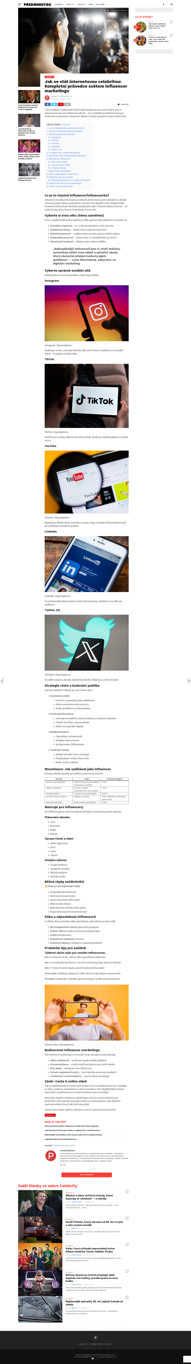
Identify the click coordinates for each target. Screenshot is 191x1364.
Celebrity (59, 4)
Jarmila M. (74, 1228)
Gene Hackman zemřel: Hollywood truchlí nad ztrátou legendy (28, 107)
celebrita (56, 1145)
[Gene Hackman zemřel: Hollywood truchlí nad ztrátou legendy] (29, 103)
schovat (66, 125)
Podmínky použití (96, 1344)
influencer (65, 1145)
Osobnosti (83, 1344)
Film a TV (70, 4)
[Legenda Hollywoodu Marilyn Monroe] (29, 175)
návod (72, 1145)
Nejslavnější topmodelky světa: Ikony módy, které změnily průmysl (29, 157)
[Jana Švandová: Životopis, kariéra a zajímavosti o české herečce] (29, 126)
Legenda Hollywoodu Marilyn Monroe (27, 179)
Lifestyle (81, 4)
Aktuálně (100, 4)
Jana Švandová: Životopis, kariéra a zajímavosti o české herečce (26, 132)
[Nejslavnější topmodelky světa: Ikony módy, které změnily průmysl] (29, 152)
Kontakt (108, 1344)
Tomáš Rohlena (63, 96)
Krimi (91, 4)
